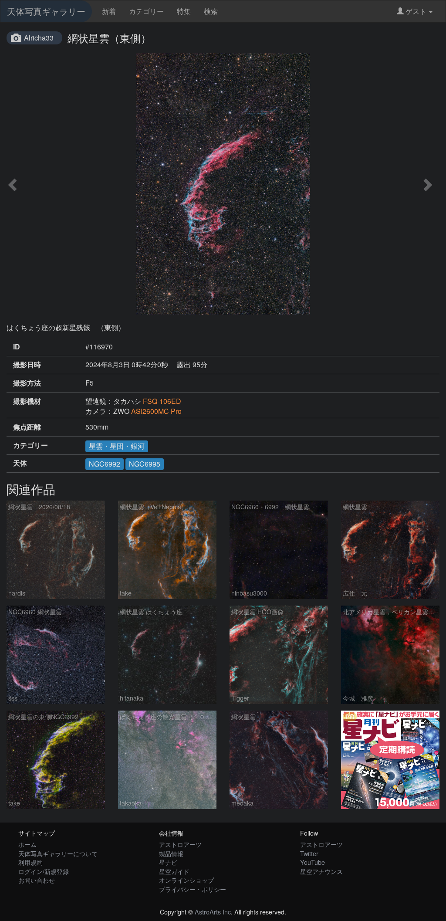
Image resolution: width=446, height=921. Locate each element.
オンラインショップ (186, 879)
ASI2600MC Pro (156, 411)
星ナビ (168, 862)
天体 (20, 463)
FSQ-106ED (162, 401)
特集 (184, 11)
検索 (211, 11)
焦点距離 (27, 427)
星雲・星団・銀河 (117, 446)
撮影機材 (27, 401)
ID (16, 347)
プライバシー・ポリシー (192, 889)
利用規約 (30, 862)
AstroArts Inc (213, 911)
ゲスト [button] (416, 11)
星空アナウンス (321, 871)
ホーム (27, 844)
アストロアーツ (180, 844)
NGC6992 (104, 464)
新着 (109, 11)
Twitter (309, 853)
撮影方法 (27, 383)
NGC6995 (144, 464)
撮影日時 (27, 364)
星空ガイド (174, 871)
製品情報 (171, 853)
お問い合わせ (36, 879)
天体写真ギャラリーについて (58, 853)
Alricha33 (39, 38)
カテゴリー (146, 11)
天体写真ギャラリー (46, 11)
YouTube (312, 862)
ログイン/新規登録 (43, 871)
